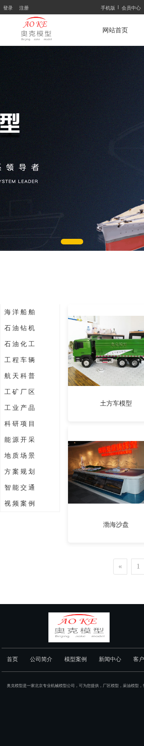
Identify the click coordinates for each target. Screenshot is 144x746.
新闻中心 (110, 659)
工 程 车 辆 (19, 359)
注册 (24, 7)
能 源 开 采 (19, 439)
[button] (72, 241)
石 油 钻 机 (19, 328)
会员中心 (131, 7)
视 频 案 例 (19, 503)
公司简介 (41, 659)
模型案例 (75, 659)
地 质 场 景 (19, 455)
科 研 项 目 (19, 423)
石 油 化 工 (19, 344)
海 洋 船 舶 (19, 312)
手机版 (108, 7)
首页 (12, 659)
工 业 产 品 (19, 407)
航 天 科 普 (19, 375)
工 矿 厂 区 (19, 391)
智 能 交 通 (19, 487)
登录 (8, 7)
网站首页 (115, 30)
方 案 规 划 (19, 471)
